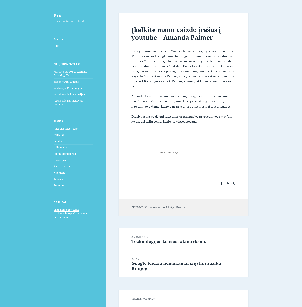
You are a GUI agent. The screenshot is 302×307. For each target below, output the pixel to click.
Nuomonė (59, 172)
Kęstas (156, 207)
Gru (58, 15)
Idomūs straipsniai (65, 154)
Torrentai (59, 185)
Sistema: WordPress (143, 298)
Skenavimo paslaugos (66, 209)
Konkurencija (62, 166)
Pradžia (58, 39)
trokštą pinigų (148, 81)
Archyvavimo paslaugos (68, 213)
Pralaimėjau (71, 81)
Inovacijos (60, 160)
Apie (56, 46)
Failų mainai (61, 147)
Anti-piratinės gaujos (66, 128)
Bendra (58, 141)
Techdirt (228, 183)
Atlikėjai (59, 135)
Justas (57, 100)
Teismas (58, 179)
